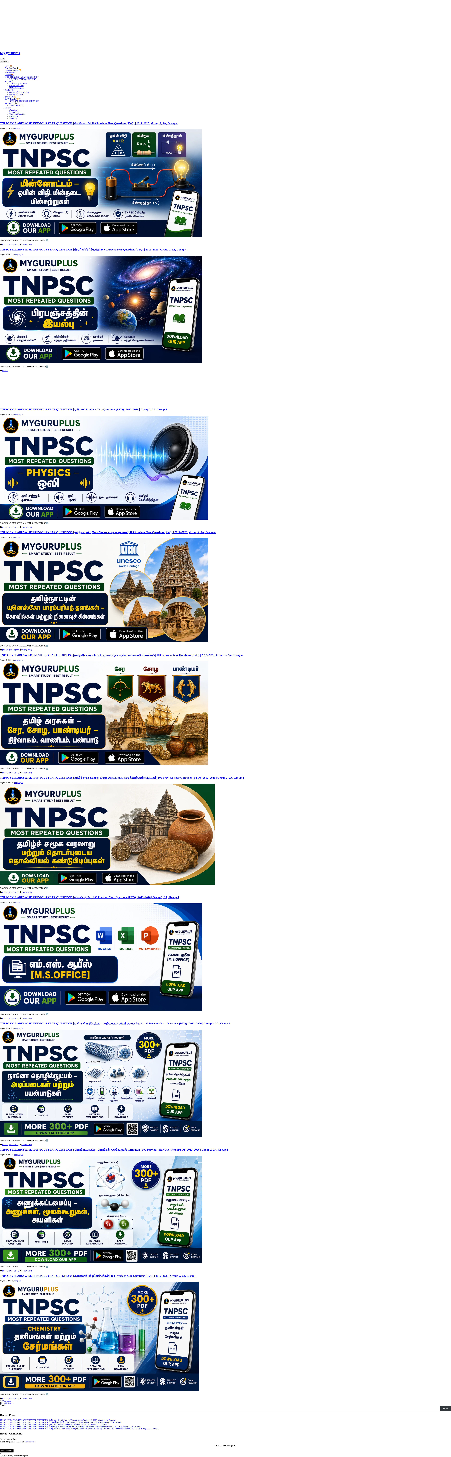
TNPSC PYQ (14, 254)
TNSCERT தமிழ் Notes (18, 93)
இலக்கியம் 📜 (10, 106)
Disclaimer (13, 119)
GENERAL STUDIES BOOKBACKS (24, 111)
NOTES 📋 (9, 91)
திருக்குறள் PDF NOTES (19, 102)
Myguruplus (10, 62)
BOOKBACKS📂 (12, 108)
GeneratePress (30, 1451)
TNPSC (5, 254)
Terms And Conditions (17, 124)
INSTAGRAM (10, 82)
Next (11, 1412)
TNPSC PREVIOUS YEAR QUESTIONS (21, 86)
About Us (13, 128)
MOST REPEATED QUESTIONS (22, 89)
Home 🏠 (8, 75)
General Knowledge (16, 95)
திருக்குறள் (9, 100)
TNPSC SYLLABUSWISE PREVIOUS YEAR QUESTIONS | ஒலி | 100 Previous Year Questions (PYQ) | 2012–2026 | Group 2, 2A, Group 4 (83, 418)
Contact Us (13, 126)
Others (7, 117)
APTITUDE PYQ (16, 115)
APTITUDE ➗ (11, 113)
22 (6, 1412)
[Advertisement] (70, 26)
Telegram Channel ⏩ (13, 80)
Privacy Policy (14, 122)
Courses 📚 (9, 84)
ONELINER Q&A (16, 97)
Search (2, 1414)
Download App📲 (12, 78)
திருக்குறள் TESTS (16, 104)
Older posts (6, 1410)
